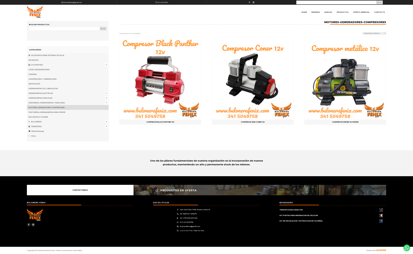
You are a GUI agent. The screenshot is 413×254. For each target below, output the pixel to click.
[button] (407, 248)
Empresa (315, 12)
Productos (343, 12)
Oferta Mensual (361, 12)
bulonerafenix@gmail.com (72, 2)
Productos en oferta (178, 190)
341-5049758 (162, 2)
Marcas (328, 12)
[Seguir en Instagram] (253, 2)
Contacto (379, 12)
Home (304, 12)
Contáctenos (80, 190)
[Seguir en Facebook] (249, 2)
